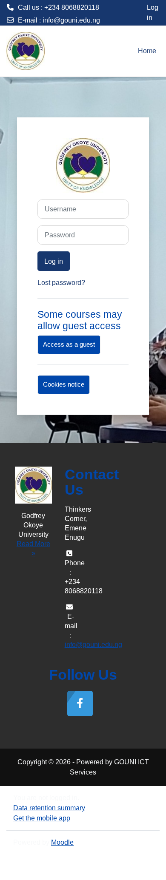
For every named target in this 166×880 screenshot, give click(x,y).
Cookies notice (63, 384)
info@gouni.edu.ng (71, 20)
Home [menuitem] (147, 50)
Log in (152, 12)
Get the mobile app (41, 818)
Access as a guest (69, 344)
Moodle (62, 842)
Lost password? (61, 282)
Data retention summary (49, 808)
